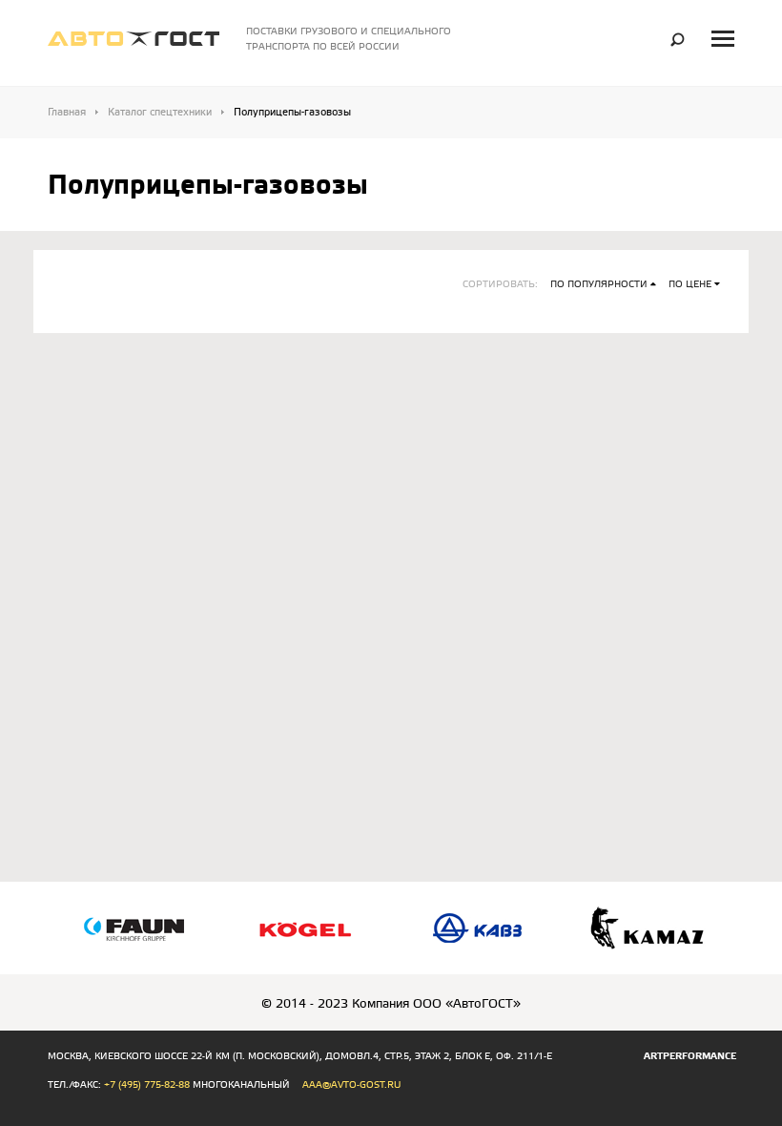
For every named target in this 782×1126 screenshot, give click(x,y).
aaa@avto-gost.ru (351, 1085)
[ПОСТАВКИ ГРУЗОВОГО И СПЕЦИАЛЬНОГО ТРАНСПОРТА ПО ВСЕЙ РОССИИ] (133, 35)
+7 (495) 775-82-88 (147, 1085)
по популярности (599, 284)
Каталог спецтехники (160, 112)
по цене (690, 284)
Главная (67, 112)
